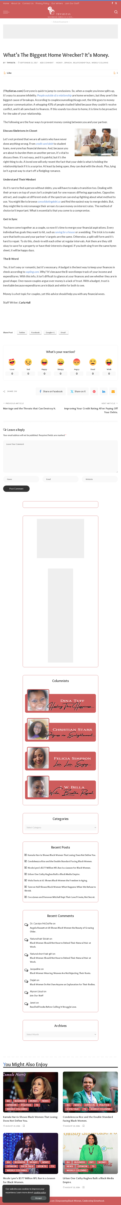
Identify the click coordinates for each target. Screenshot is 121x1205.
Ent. (91, 1162)
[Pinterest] (94, 391)
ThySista (11, 63)
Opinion (68, 63)
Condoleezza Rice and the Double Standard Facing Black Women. (60, 861)
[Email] (113, 391)
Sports (42, 1166)
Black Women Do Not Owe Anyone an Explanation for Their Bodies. (62, 984)
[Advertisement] (60, 31)
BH (8, 1101)
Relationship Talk (81, 63)
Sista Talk (73, 1109)
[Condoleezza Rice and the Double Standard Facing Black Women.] (90, 1092)
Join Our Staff (36, 995)
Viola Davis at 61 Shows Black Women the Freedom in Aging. (58, 880)
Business (20, 1101)
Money (59, 63)
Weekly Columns (100, 63)
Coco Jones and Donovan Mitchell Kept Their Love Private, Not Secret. (61, 897)
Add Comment (47, 63)
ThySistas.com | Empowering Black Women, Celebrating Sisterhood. (72, 1201)
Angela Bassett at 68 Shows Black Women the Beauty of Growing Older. (62, 929)
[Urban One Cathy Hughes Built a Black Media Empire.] (90, 1153)
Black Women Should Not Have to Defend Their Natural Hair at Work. (60, 944)
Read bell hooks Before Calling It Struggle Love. (53, 1006)
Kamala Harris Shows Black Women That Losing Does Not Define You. (62, 855)
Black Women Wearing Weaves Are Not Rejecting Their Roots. (60, 973)
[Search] (116, 12)
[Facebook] (112, 3)
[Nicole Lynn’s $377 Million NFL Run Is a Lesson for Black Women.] (30, 1153)
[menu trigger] (7, 12)
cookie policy (40, 1192)
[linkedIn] (104, 391)
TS (37, 1105)
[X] (116, 3)
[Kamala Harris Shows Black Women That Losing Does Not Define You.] (30, 1092)
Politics (26, 1105)
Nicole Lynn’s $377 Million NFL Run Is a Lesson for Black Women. (59, 867)
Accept (38, 1198)
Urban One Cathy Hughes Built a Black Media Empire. (54, 874)
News (45, 1101)
